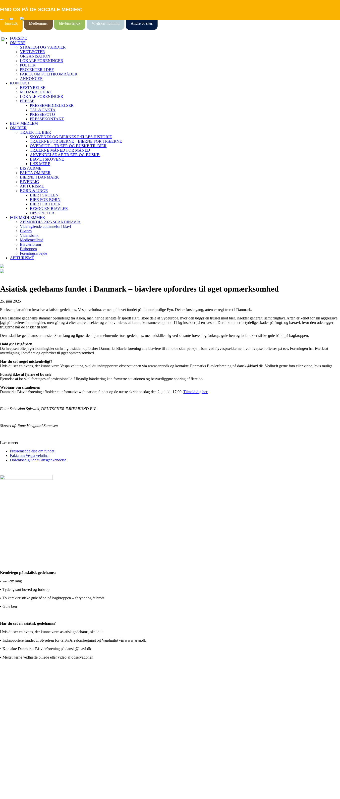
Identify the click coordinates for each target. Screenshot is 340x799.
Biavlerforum (30, 244)
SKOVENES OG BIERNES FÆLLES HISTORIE (71, 137)
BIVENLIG (29, 182)
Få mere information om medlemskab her (32, 695)
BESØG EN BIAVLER (49, 208)
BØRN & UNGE (34, 190)
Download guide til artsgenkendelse (38, 460)
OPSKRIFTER (42, 213)
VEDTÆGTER (32, 52)
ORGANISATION (35, 56)
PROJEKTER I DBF (37, 69)
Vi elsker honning (105, 23)
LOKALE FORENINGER (41, 61)
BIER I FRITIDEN (45, 204)
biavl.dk (11, 23)
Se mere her (10, 793)
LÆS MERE (40, 164)
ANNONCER (31, 78)
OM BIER (18, 128)
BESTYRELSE (32, 87)
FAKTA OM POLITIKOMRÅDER (48, 74)
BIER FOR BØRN (45, 199)
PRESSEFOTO (42, 114)
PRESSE (27, 101)
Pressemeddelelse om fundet (32, 451)
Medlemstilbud (31, 240)
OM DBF (17, 43)
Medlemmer (38, 23)
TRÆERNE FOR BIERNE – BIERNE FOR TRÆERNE (76, 141)
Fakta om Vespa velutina (29, 455)
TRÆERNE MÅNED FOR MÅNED (60, 150)
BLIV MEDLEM (24, 123)
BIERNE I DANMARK (39, 177)
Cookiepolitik (10, 700)
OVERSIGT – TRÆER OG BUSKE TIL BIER (68, 146)
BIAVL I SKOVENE (47, 159)
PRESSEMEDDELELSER (52, 105)
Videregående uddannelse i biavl (45, 226)
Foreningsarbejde (33, 253)
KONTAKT (20, 83)
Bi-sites (26, 231)
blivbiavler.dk (69, 23)
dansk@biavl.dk (25, 740)
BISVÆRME (30, 168)
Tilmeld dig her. (195, 392)
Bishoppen (28, 249)
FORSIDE (18, 38)
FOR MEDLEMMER (27, 217)
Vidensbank (29, 235)
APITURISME (32, 186)
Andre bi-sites (142, 23)
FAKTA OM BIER (35, 173)
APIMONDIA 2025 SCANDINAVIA (50, 222)
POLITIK (28, 65)
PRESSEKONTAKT (47, 119)
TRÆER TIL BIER (35, 132)
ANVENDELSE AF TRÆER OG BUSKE (65, 155)
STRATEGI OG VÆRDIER (43, 47)
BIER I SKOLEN (44, 195)
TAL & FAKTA (43, 110)
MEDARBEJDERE (36, 92)
